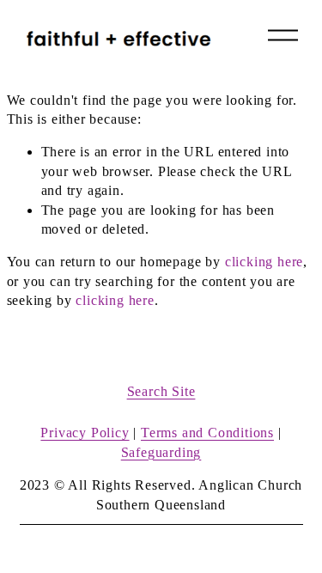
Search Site (161, 391)
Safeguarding (161, 452)
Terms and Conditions (207, 432)
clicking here (264, 261)
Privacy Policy (84, 432)
